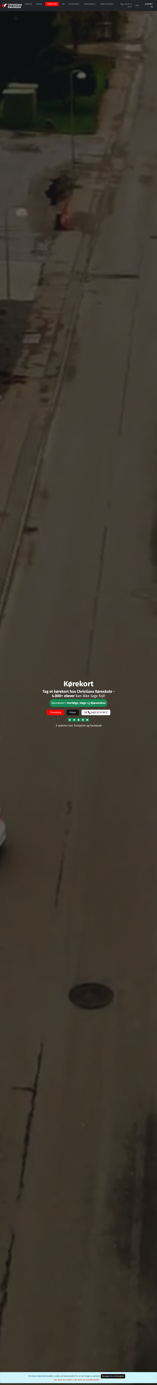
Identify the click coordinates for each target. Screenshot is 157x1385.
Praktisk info (106, 4)
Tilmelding (55, 712)
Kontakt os (149, 5)
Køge (83, 703)
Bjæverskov (98, 703)
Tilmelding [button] (52, 4)
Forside (28, 4)
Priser (39, 4)
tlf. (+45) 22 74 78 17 (95, 712)
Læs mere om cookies (63, 1380)
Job (137, 5)
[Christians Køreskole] (11, 6)
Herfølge (72, 703)
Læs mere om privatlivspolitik (86, 1380)
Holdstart (74, 4)
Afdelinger (89, 4)
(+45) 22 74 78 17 (127, 5)
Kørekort (79, 683)
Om (63, 4)
